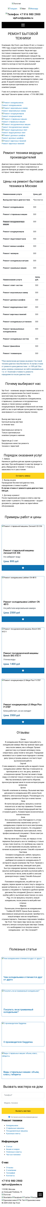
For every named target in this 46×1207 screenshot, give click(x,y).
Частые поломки (13, 1155)
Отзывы (9, 1168)
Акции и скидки (12, 1149)
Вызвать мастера (23, 1111)
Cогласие (24, 1117)
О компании (11, 1170)
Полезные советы (14, 1152)
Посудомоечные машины (17, 1131)
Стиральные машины (15, 1128)
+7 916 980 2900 (30, 14)
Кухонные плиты (13, 1133)
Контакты (10, 1176)
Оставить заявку (23, 476)
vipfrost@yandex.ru (23, 18)
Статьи (9, 1146)
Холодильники (12, 1125)
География (10, 1173)
